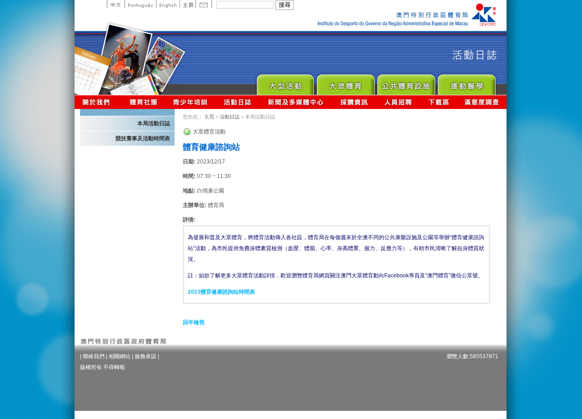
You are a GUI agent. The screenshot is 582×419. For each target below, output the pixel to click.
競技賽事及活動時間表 (142, 138)
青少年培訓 (191, 102)
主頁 (188, 4)
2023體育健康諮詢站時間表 (221, 292)
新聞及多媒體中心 (296, 102)
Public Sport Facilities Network (406, 82)
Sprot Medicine (466, 82)
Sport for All (345, 82)
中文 (116, 4)
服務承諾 (145, 356)
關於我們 (98, 102)
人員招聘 (398, 102)
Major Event (285, 82)
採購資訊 (354, 102)
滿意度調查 (482, 102)
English (168, 4)
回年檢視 (194, 322)
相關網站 (119, 356)
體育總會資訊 (143, 102)
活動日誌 (238, 102)
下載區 (439, 102)
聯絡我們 (94, 356)
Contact (204, 4)
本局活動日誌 (153, 123)
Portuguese (140, 4)
